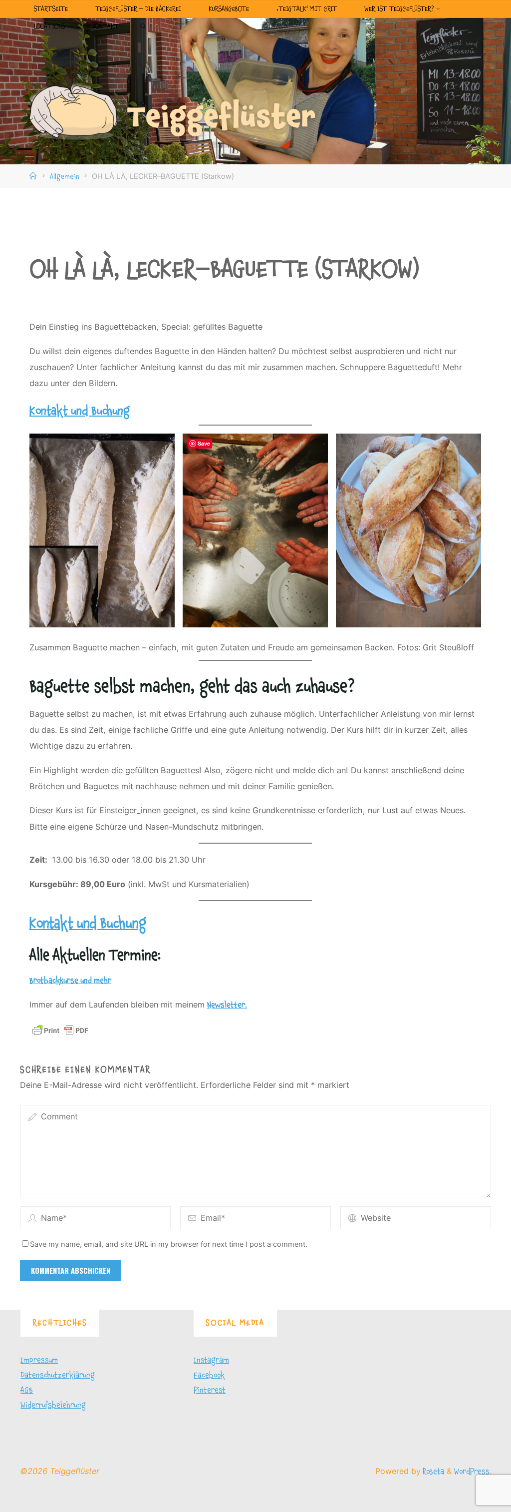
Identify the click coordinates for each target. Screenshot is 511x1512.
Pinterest (210, 1390)
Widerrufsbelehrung (53, 1405)
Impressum (39, 1360)
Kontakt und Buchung (79, 411)
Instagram (211, 1360)
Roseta (432, 1472)
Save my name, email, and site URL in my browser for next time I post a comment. (168, 1244)
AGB (26, 1390)
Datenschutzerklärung (57, 1375)
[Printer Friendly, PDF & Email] (60, 1029)
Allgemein (64, 176)
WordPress (471, 1472)
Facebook (209, 1375)
